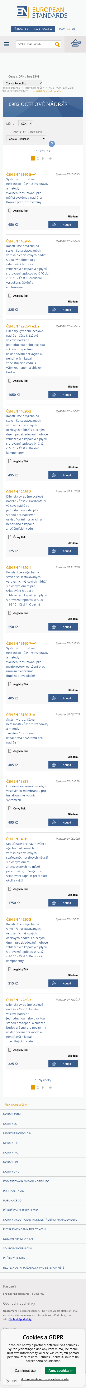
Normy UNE (11, 1172)
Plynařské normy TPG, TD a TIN (24, 1229)
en (73, 28)
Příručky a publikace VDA (20, 1210)
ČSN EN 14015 (27, 859)
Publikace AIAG (13, 1191)
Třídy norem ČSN (34, 87)
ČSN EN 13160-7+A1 (27, 659)
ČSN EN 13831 (26, 790)
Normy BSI (10, 1124)
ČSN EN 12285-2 (26, 509)
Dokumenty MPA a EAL (18, 1239)
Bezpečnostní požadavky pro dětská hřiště (33, 1267)
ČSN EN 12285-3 (26, 1020)
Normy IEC (10, 1143)
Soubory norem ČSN (17, 1248)
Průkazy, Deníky (14, 1258)
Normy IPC (10, 1152)
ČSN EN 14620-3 (27, 940)
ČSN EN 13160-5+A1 (27, 188)
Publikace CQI (12, 1200)
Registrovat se (43, 28)
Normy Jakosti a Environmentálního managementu (40, 1219)
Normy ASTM (12, 1114)
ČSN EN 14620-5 (27, 264)
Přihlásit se (21, 28)
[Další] (44, 158)
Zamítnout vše (25, 1370)
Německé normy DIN (17, 1133)
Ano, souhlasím (60, 1370)
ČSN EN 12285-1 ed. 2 (25, 349)
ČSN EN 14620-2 (27, 432)
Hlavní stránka (11, 87)
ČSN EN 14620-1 (26, 585)
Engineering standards (16, 1293)
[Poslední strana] (51, 158)
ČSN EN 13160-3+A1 (27, 728)
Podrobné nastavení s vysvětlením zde (43, 1379)
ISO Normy (38, 1293)
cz (68, 28)
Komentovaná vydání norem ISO (26, 1181)
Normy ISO (10, 1162)
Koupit (66, 224)
